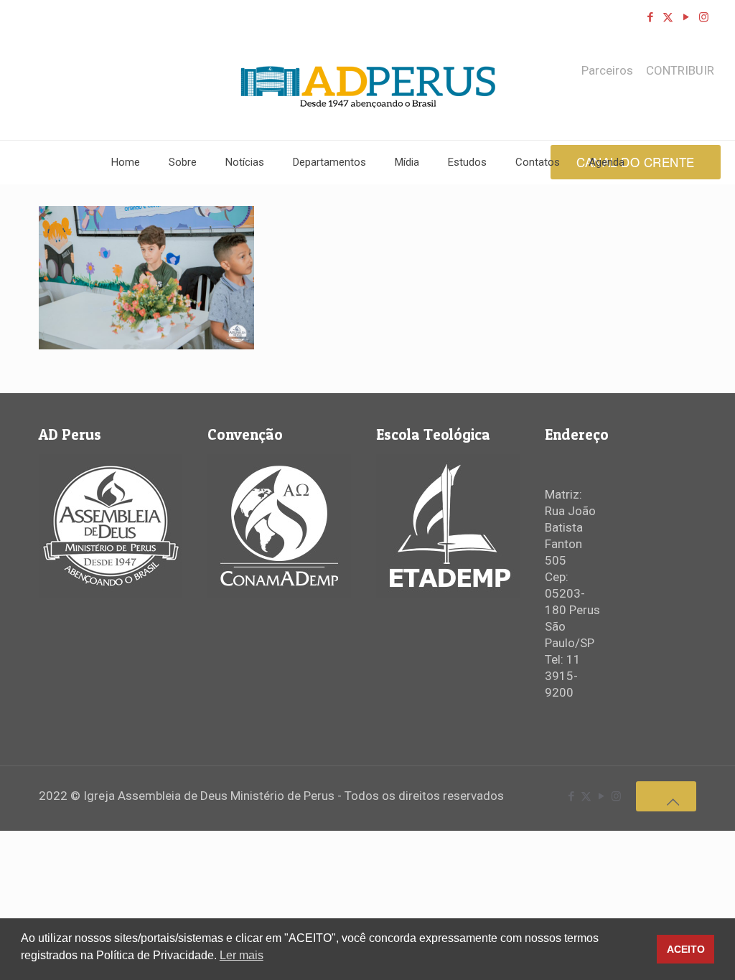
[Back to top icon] (666, 796)
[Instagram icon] (703, 17)
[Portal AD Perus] (368, 87)
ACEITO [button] (686, 949)
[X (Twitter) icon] (668, 17)
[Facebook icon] (650, 17)
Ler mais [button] (241, 955)
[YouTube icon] (685, 17)
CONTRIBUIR (680, 71)
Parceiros (607, 71)
